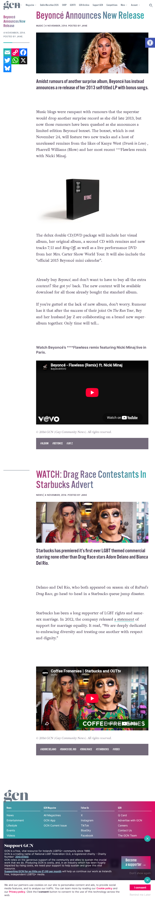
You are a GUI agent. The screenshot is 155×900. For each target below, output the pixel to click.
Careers (123, 825)
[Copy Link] (15, 52)
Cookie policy (104, 888)
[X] (23, 60)
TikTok (85, 825)
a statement (124, 619)
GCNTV (73, 5)
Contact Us (125, 830)
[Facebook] (23, 52)
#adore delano (48, 749)
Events (11, 830)
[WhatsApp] (15, 60)
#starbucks (102, 749)
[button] (150, 43)
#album (44, 443)
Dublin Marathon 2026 (49, 5)
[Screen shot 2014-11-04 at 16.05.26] (92, 53)
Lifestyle (12, 825)
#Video (116, 749)
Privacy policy (17, 891)
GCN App (49, 820)
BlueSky (86, 830)
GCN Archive (84, 5)
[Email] (7, 52)
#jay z (70, 443)
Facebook (87, 835)
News (10, 815)
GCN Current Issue (55, 825)
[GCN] (16, 799)
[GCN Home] (12, 5)
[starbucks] (92, 522)
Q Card (122, 815)
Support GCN (98, 5)
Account (134, 5)
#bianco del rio (68, 749)
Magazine (30, 5)
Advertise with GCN (130, 820)
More (123, 5)
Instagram (87, 820)
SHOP (64, 5)
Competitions (111, 5)
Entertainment (15, 820)
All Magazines (52, 815)
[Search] (151, 5)
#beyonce (57, 443)
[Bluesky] (7, 68)
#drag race (86, 749)
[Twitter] (7, 60)
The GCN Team (127, 835)
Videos (11, 835)
